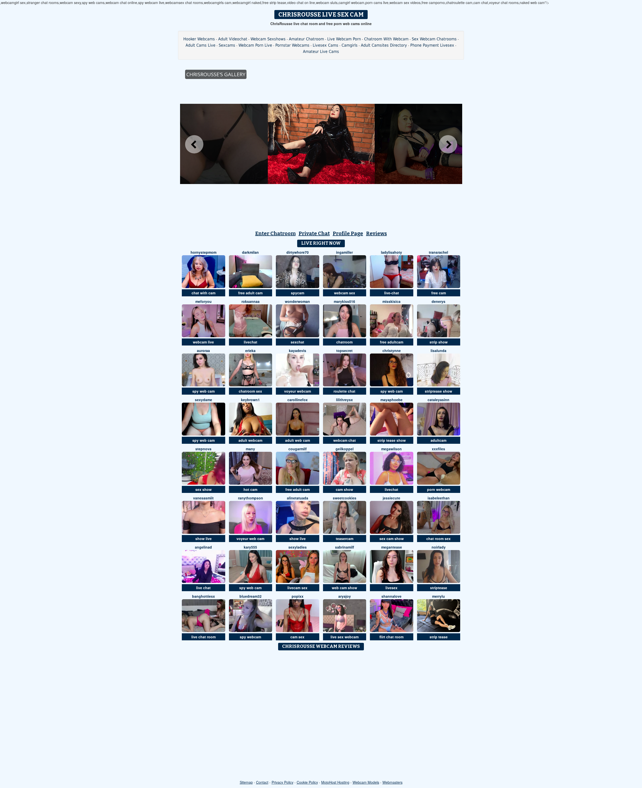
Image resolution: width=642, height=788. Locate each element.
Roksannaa (251, 301)
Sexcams (227, 45)
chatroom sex (250, 391)
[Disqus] (321, 715)
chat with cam (203, 292)
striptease (438, 587)
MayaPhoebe (391, 399)
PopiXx (297, 596)
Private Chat (314, 233)
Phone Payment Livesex (432, 45)
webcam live (203, 341)
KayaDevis (297, 350)
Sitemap (246, 782)
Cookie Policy (307, 782)
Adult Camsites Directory (384, 45)
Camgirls (350, 45)
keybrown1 (250, 399)
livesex (391, 587)
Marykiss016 (344, 301)
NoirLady (439, 547)
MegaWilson (391, 448)
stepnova (203, 448)
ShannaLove (391, 596)
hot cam (250, 489)
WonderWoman (297, 301)
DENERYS (438, 301)
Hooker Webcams (199, 39)
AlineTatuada (297, 497)
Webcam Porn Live (255, 45)
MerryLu (438, 596)
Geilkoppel (345, 448)
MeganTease (391, 547)
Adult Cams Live (200, 45)
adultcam (438, 440)
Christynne (391, 350)
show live (203, 538)
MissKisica (391, 301)
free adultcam (391, 341)
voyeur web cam (250, 538)
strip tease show (391, 440)
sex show (203, 489)
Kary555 (250, 547)
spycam (297, 292)
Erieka (250, 350)
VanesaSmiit (203, 497)
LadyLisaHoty (391, 252)
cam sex (297, 636)
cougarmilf (297, 448)
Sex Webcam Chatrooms (434, 39)
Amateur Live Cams (321, 51)
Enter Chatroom (275, 233)
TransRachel (438, 252)
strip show (439, 341)
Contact (262, 782)
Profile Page (348, 233)
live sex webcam (345, 636)
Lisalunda (438, 350)
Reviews (376, 233)
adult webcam (250, 440)
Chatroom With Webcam (386, 39)
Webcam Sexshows (268, 39)
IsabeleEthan (439, 497)
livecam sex (297, 587)
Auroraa (203, 350)
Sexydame (203, 399)
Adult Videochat (232, 39)
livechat (250, 341)
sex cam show (391, 538)
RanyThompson (250, 497)
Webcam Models (366, 782)
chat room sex (438, 538)
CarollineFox (297, 399)
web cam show (344, 587)
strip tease (439, 636)
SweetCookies (344, 497)
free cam (438, 292)
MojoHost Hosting (335, 782)
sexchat (297, 341)
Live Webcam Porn (344, 39)
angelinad (203, 547)
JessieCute (391, 497)
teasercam (344, 538)
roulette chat (344, 391)
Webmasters (392, 782)
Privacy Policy (282, 782)
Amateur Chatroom (306, 39)
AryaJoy (344, 596)
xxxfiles (438, 448)
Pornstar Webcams (292, 45)
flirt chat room (391, 636)
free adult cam (250, 292)
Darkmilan (250, 252)
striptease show (438, 391)
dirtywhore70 (297, 252)
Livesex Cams (325, 45)
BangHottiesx (203, 596)
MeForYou (203, 301)
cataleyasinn (438, 399)
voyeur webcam (297, 391)
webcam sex (344, 292)
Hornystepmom (203, 252)
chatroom (344, 341)
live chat (203, 587)
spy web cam (203, 391)
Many (250, 448)
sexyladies (297, 547)
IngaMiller (344, 252)
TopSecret (344, 350)
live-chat (391, 292)
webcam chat (344, 440)
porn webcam (438, 489)
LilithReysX (344, 399)
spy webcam (250, 636)
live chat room (203, 636)
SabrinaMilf (344, 547)
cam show (344, 489)
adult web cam (297, 440)
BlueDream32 (250, 596)
